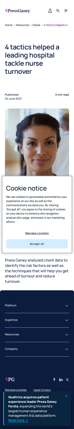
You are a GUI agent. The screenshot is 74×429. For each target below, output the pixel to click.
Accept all (37, 244)
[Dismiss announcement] (66, 396)
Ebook (36, 25)
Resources (22, 25)
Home (8, 25)
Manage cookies (37, 233)
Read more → (18, 420)
